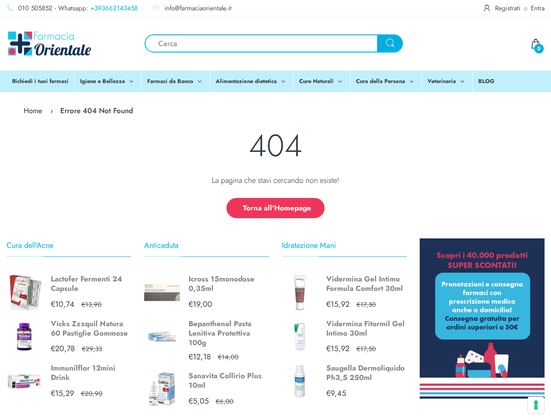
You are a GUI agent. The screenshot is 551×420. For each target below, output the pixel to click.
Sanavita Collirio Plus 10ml (225, 380)
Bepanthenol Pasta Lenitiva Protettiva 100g (220, 333)
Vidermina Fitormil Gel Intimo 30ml (365, 328)
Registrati (508, 8)
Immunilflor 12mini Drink (83, 372)
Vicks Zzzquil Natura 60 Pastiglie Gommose (89, 328)
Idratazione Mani (309, 245)
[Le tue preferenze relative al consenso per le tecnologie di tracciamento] (536, 405)
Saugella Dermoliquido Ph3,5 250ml (365, 372)
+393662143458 (114, 8)
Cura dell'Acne (29, 245)
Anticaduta (161, 245)
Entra (538, 8)
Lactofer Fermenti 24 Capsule (86, 283)
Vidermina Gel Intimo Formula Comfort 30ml (364, 283)
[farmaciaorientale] (49, 42)
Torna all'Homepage (277, 208)
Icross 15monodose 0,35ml (221, 283)
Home (33, 110)
